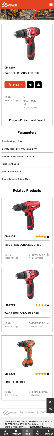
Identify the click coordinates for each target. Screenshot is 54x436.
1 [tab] (27, 59)
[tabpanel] (27, 43)
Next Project (39, 120)
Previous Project (16, 120)
